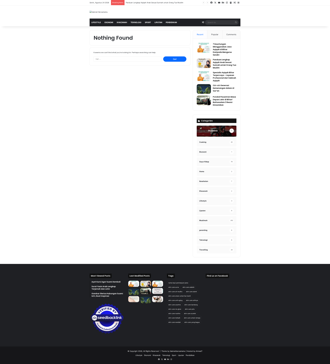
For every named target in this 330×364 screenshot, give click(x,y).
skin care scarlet (190, 313)
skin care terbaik (174, 318)
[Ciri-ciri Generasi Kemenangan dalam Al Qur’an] (204, 89)
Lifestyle (96, 22)
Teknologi (136, 22)
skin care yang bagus (192, 322)
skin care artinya (192, 300)
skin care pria (190, 309)
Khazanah (122, 22)
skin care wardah (174, 322)
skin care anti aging (175, 300)
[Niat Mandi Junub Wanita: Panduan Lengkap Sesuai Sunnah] (145, 299)
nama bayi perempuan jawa (178, 283)
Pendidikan (171, 22)
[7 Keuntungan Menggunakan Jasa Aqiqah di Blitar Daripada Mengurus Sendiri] (204, 47)
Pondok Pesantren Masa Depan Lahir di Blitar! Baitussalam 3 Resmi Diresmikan (224, 101)
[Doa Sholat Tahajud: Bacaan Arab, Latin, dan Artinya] (157, 291)
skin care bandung (191, 305)
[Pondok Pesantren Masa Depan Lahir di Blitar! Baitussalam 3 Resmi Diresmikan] (204, 100)
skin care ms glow (174, 309)
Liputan (158, 22)
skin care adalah (188, 287)
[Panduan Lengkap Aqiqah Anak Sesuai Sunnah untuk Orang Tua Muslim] (204, 63)
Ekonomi (109, 22)
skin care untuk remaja (192, 318)
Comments (231, 34)
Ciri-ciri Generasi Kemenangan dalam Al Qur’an (223, 88)
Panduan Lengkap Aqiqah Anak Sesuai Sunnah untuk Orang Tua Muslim (154, 3)
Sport (148, 22)
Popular (214, 34)
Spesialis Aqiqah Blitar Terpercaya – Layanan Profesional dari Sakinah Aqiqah (224, 76)
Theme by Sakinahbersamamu (173, 351)
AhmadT (199, 351)
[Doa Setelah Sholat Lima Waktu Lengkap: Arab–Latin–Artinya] (133, 299)
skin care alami (191, 292)
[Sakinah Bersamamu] (99, 12)
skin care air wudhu (175, 292)
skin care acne (173, 287)
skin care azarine (174, 305)
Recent (200, 34)
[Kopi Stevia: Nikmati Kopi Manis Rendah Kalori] (157, 299)
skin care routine (174, 313)
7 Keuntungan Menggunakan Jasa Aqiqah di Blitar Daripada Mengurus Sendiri (222, 49)
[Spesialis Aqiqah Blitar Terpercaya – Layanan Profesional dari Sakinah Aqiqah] (204, 76)
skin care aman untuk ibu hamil (179, 296)
